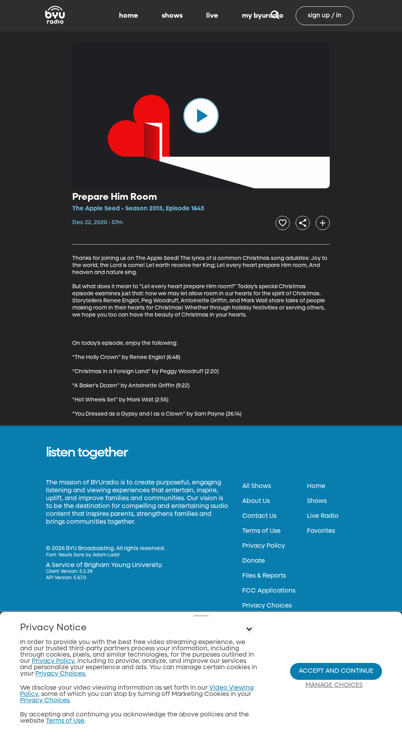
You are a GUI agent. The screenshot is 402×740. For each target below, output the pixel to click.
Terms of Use (261, 531)
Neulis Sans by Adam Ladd (88, 555)
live (212, 15)
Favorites (321, 531)
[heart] (283, 223)
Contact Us (259, 516)
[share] (303, 223)
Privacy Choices (267, 606)
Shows (317, 501)
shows (172, 15)
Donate (253, 561)
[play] (201, 115)
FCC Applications (268, 591)
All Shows (256, 486)
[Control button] (249, 629)
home (128, 15)
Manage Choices (334, 685)
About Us (256, 501)
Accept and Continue (336, 671)
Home (316, 486)
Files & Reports (264, 576)
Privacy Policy (263, 546)
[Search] (275, 15)
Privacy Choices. (60, 674)
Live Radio (322, 516)
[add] (323, 223)
